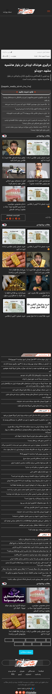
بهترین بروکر (36, 644)
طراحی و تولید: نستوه (23, 688)
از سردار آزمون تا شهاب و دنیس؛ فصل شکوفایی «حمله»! (30, 516)
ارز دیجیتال (28, 644)
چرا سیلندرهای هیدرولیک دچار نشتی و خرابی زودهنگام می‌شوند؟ (27, 551)
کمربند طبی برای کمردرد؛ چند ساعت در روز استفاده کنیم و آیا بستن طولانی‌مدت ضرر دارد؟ (28, 563)
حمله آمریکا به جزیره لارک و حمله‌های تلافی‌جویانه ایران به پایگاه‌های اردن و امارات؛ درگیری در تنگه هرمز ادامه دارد (26, 384)
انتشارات (28, 674)
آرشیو (20, 674)
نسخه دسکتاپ (26, 652)
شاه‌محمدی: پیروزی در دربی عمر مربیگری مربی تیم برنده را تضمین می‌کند (24, 445)
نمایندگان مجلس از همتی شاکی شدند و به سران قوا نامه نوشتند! (27, 494)
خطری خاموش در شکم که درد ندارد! (36, 467)
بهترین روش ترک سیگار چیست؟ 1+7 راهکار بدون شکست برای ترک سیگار (25, 569)
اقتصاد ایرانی (46, 644)
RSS (12, 674)
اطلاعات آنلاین (26, 11)
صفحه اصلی (46, 52)
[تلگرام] (16, 692)
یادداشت (38, 674)
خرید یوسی (9, 640)
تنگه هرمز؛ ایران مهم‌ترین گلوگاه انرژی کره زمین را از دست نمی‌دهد (26, 104)
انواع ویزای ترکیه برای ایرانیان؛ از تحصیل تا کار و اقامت (31, 554)
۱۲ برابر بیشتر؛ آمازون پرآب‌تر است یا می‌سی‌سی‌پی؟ (31, 108)
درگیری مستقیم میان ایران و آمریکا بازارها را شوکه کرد (31, 436)
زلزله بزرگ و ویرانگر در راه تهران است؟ (36, 498)
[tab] (44, 355)
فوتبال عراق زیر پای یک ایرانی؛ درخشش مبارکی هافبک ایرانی (29, 558)
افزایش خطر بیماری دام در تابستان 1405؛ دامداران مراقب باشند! (28, 579)
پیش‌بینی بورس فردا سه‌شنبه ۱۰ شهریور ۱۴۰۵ (34, 454)
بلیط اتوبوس (18, 644)
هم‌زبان (22, 671)
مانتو (48, 640)
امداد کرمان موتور (19, 640)
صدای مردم (12, 671)
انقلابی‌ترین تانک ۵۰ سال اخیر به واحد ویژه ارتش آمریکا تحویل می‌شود (25, 415)
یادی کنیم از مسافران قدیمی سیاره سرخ (35, 458)
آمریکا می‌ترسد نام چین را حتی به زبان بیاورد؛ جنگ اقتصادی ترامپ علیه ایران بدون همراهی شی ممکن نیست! (27, 121)
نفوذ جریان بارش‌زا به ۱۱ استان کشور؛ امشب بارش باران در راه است (27, 489)
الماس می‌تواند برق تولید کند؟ (38, 529)
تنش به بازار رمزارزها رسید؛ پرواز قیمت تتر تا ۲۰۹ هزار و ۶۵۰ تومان (27, 480)
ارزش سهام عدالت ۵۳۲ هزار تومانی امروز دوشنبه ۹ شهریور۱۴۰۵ (28, 359)
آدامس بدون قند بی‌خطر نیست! (38, 440)
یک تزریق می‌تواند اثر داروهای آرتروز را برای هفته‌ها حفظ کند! (29, 485)
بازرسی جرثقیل (41, 640)
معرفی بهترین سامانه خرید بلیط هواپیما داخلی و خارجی (30, 547)
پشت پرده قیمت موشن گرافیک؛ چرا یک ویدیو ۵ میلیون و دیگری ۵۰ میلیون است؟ (28, 574)
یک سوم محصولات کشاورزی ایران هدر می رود (34, 503)
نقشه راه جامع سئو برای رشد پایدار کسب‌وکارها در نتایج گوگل (28, 543)
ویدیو (39, 52)
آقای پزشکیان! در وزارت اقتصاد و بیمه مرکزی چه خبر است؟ (29, 476)
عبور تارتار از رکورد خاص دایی (39, 471)
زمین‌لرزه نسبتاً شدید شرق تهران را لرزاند (35, 379)
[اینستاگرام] (23, 692)
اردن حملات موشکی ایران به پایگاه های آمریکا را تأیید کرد (30, 390)
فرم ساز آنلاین (30, 640)
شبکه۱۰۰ (41, 671)
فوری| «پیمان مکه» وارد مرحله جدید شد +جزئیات (32, 401)
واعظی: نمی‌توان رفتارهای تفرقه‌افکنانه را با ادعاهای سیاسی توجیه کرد (26, 520)
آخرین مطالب (42, 411)
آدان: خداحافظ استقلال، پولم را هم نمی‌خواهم (33, 525)
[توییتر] (20, 692)
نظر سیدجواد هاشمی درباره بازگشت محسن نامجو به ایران (29, 463)
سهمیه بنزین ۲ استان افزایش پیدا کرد (36, 507)
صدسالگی (31, 671)
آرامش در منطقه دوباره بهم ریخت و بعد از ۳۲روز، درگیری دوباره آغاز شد (25, 364)
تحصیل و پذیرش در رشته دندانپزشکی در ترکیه (33, 539)
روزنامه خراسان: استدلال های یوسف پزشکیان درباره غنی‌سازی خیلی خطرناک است (28, 396)
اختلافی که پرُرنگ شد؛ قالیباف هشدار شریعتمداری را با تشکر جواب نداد (25, 449)
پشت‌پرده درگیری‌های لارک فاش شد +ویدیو (34, 375)
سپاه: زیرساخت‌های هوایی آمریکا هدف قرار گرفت (33, 405)
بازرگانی (44, 535)
